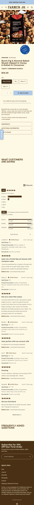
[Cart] (32, 7)
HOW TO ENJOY (6, 132)
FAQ (2, 469)
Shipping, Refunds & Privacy (9, 483)
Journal (3, 472)
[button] (8, 57)
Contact (3, 480)
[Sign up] (30, 456)
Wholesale (4, 478)
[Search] (6, 7)
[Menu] (2, 7)
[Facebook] (17, 504)
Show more (16, 414)
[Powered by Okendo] (28, 185)
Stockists (4, 475)
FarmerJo (19, 499)
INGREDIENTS (5, 124)
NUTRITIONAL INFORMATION (10, 128)
